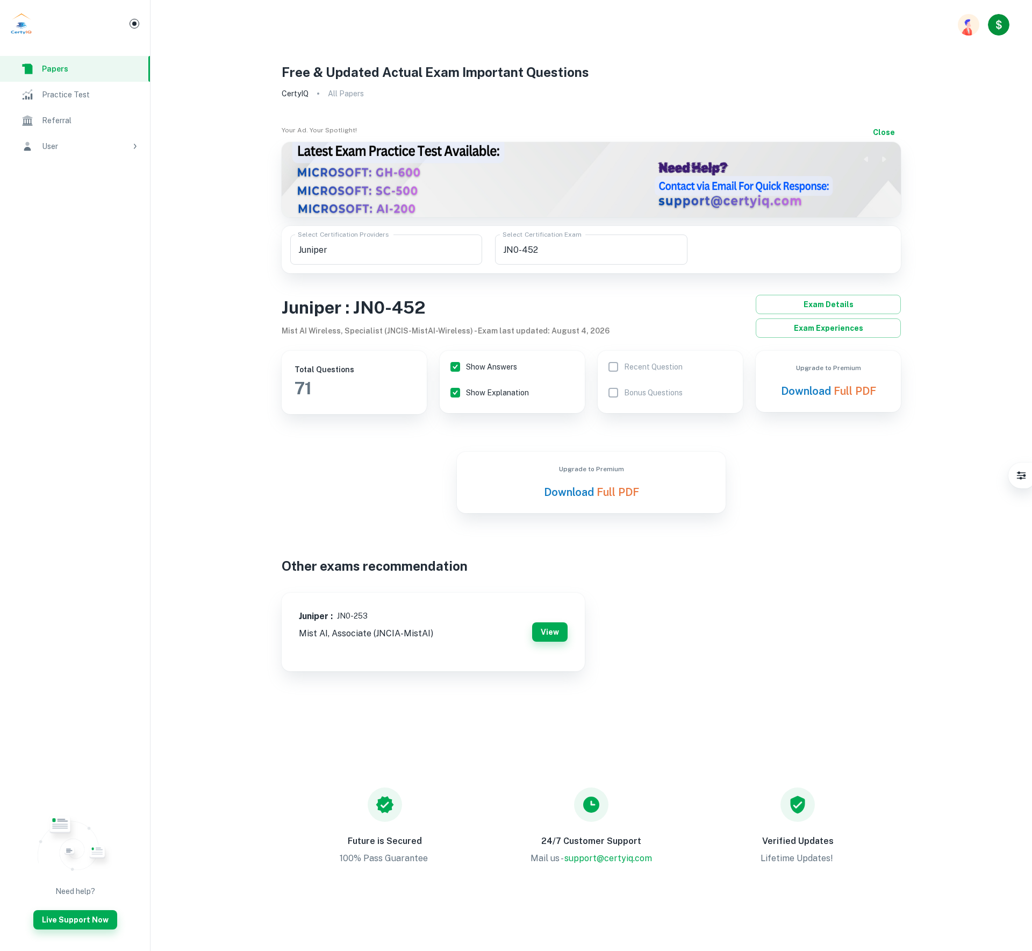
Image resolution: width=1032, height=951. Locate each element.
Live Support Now (75, 919)
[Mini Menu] (134, 24)
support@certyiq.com (608, 858)
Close (884, 132)
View (550, 632)
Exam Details (829, 304)
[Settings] (1021, 475)
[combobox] (386, 250)
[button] (75, 146)
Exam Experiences (828, 328)
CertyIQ (295, 93)
